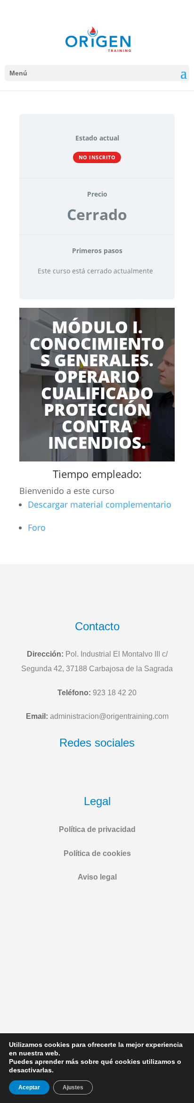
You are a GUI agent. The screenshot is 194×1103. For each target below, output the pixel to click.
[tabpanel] (97, 426)
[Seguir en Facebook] (74, 773)
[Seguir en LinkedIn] (119, 773)
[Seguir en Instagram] (96, 773)
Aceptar (29, 1087)
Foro (37, 527)
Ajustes (73, 1087)
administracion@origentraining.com (109, 716)
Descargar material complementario (99, 504)
